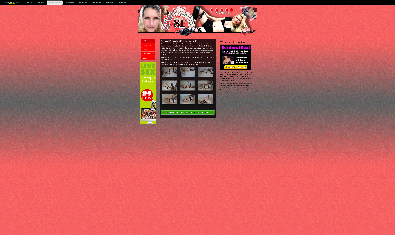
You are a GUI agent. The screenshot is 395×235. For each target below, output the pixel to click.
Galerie (145, 49)
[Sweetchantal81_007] (169, 99)
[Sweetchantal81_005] (187, 85)
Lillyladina (83, 2)
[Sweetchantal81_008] (187, 99)
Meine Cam (147, 45)
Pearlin (29, 2)
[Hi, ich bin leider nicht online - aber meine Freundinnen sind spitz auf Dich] (237, 57)
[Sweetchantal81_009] (205, 99)
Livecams (146, 58)
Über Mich (146, 54)
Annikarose (110, 2)
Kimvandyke (96, 2)
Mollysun (40, 2)
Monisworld (70, 2)
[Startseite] (12, 2)
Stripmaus (123, 2)
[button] (188, 112)
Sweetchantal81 (56, 2)
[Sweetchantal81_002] (187, 71)
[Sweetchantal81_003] (205, 71)
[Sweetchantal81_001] (169, 71)
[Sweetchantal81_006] (205, 85)
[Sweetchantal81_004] (169, 85)
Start (144, 41)
